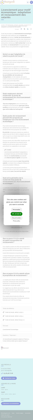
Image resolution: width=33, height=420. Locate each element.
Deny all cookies (16, 217)
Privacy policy (16, 221)
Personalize (16, 209)
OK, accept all (16, 214)
